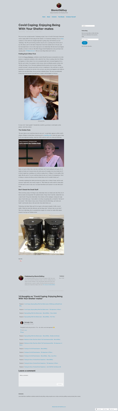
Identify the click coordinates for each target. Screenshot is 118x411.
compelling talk (47, 135)
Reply (23, 332)
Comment (60, 384)
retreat (62, 38)
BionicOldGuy (59, 10)
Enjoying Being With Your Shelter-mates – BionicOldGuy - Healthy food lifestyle (41, 336)
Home (43, 16)
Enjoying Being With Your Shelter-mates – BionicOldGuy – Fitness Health (40, 313)
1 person (25, 330)
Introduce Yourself (71, 16)
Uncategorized (31, 31)
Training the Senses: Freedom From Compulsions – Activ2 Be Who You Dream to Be (42, 367)
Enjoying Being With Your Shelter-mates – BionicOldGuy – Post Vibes (39, 316)
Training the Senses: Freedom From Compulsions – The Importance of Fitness (41, 363)
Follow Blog (84, 30)
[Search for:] (88, 25)
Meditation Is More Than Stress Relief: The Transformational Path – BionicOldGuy (42, 339)
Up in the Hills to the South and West (55, 291)
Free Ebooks (61, 16)
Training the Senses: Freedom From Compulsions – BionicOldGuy (38, 359)
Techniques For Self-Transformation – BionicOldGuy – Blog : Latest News (40, 356)
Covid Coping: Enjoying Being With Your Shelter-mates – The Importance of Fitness (42, 309)
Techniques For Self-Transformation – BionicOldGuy (35, 348)
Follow (84, 42)
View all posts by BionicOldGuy (49, 284)
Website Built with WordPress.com (59, 406)
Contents (54, 16)
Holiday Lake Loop (23, 291)
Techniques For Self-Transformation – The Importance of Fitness (38, 352)
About (48, 16)
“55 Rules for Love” (30, 51)
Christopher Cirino (28, 322)
